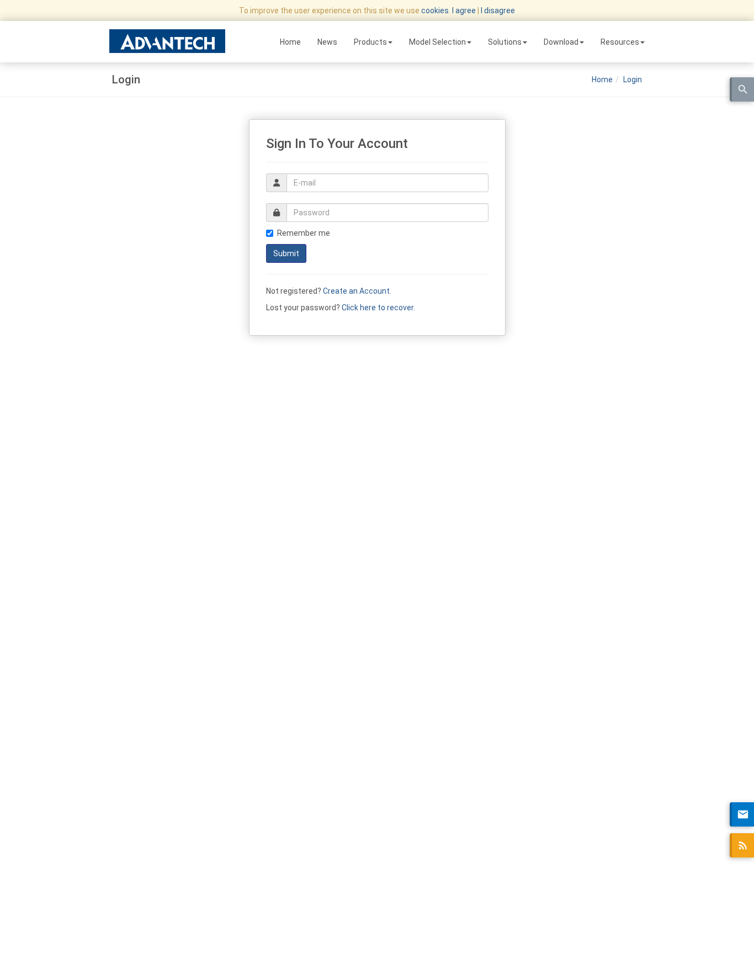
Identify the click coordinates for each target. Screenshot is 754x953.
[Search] (742, 89)
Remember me (303, 233)
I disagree (498, 10)
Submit (286, 253)
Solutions (505, 42)
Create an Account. (357, 291)
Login (632, 79)
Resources (620, 42)
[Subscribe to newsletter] (742, 814)
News (327, 42)
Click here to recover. (378, 307)
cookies (435, 10)
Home (290, 42)
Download (561, 42)
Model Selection (437, 42)
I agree (464, 10)
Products (370, 42)
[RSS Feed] (742, 845)
